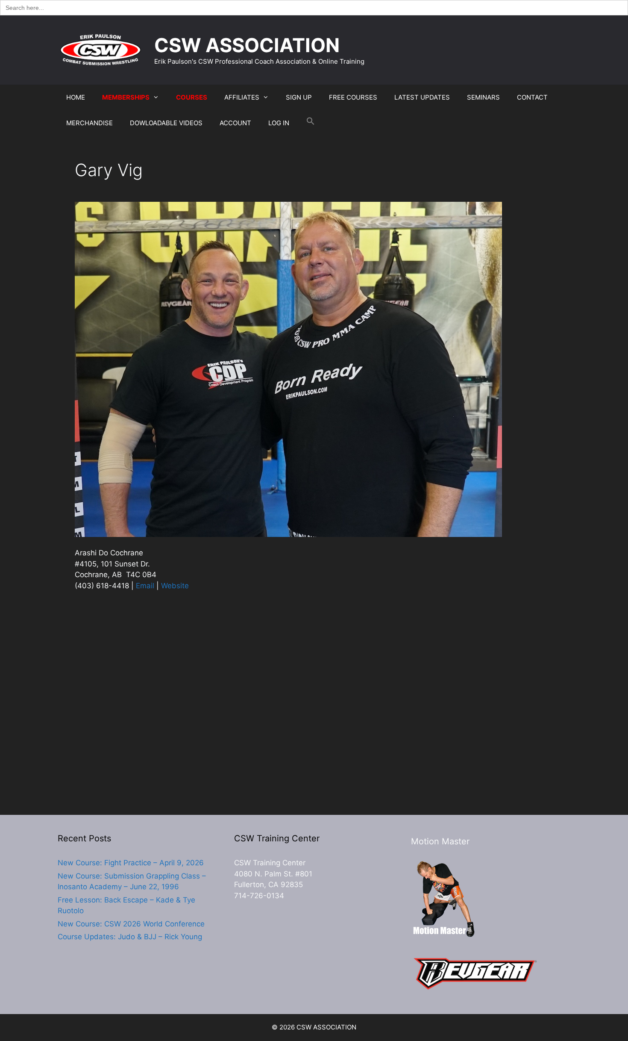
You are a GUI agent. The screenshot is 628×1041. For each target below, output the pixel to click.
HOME (75, 97)
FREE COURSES (353, 97)
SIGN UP (299, 97)
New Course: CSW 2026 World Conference (131, 924)
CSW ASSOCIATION (247, 45)
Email (145, 585)
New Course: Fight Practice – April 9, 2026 (131, 862)
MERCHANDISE (89, 123)
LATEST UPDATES (422, 97)
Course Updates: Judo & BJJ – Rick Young (130, 936)
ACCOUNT (235, 123)
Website (175, 585)
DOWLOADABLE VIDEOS (166, 123)
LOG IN (278, 123)
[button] (310, 123)
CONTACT (532, 97)
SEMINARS (483, 97)
